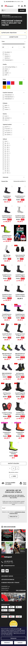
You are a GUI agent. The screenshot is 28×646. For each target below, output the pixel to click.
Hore (14, 476)
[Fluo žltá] (8, 87)
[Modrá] (8, 83)
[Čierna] (4, 83)
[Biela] (16, 83)
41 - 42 (7, 159)
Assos (7, 69)
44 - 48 (7, 165)
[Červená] (12, 83)
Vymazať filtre (4, 181)
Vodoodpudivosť (9, 96)
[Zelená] (20, 83)
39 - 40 (7, 151)
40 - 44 (7, 157)
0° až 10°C (8, 128)
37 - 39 (7, 149)
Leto (6, 116)
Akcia (7, 54)
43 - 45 (7, 163)
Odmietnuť (7, 642)
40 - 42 (7, 153)
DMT (7, 74)
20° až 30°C (8, 134)
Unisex (7, 109)
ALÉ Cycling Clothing (11, 67)
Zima (7, 120)
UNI (6, 141)
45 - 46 (7, 167)
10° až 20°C (8, 132)
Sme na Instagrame (9, 526)
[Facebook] (7, 570)
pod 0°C (7, 126)
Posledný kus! (9, 60)
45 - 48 (7, 168)
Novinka (7, 56)
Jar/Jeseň (8, 118)
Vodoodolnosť (9, 98)
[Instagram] (2, 570)
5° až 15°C (8, 130)
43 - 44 (7, 161)
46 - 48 (7, 170)
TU (11, 634)
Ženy (7, 107)
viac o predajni (21, 590)
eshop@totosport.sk (9, 565)
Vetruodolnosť (9, 94)
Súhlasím (20, 642)
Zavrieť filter (13, 37)
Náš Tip (7, 58)
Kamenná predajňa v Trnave (10, 582)
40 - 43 (7, 155)
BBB (7, 71)
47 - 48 (7, 172)
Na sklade (8, 52)
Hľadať (22, 10)
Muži (7, 105)
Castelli (8, 72)
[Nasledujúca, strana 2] (13, 468)
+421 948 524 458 (9, 1)
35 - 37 (7, 143)
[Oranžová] (4, 87)
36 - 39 (7, 145)
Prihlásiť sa (13, 516)
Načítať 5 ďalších (13, 463)
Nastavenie (13, 638)
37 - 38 (7, 147)
